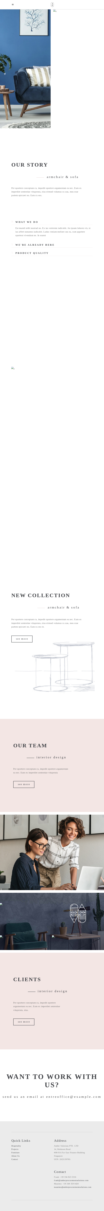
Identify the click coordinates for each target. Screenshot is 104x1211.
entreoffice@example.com (74, 1096)
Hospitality (16, 1146)
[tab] (52, 221)
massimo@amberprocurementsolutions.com (72, 1187)
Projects (14, 1149)
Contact (14, 1159)
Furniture (15, 1153)
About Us (15, 1156)
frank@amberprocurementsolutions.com (71, 1180)
